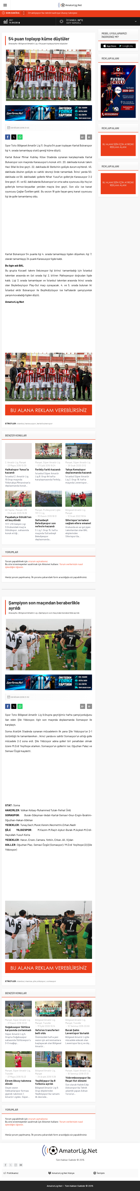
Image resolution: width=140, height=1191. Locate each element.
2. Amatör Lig (11, 462)
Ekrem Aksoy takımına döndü (18, 1082)
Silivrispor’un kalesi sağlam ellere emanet (78, 522)
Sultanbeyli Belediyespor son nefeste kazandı (45, 523)
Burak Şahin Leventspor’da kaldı (77, 1031)
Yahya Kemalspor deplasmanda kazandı (78, 471)
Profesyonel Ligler (52, 510)
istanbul (20, 423)
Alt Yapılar (10, 510)
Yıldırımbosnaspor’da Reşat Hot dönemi (77, 1079)
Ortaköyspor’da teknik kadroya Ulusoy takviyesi (52, 12)
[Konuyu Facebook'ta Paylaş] (7, 137)
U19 (25, 510)
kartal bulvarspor (45, 423)
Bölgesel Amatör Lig (28, 43)
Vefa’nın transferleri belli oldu (47, 1031)
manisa (28, 981)
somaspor (51, 981)
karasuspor (30, 423)
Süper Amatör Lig (51, 462)
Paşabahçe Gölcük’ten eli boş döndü (18, 518)
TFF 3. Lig (39, 513)
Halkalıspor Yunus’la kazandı (17, 471)
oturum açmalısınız (37, 561)
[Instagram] (16, 1165)
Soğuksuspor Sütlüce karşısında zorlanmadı (18, 1028)
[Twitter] (11, 1165)
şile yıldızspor (39, 981)
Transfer (47, 1023)
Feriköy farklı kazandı (47, 469)
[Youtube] (21, 1165)
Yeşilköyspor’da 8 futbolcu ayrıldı (45, 1082)
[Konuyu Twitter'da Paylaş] (13, 137)
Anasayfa (13, 43)
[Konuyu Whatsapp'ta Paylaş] (20, 137)
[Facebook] (5, 1165)
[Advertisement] (30, 225)
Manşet (22, 462)
